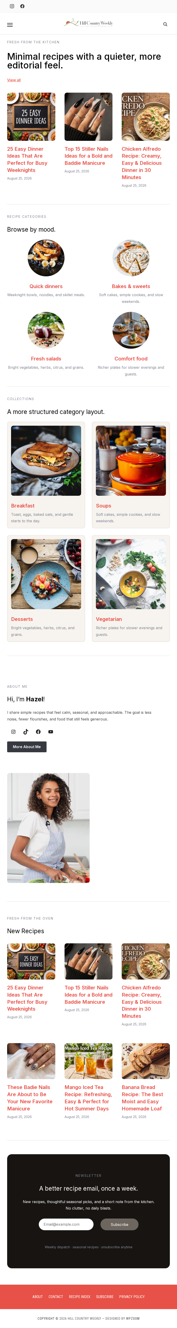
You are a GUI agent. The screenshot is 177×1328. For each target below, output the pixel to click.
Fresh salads (46, 359)
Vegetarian (109, 619)
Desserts (22, 619)
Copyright (46, 1318)
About (37, 1297)
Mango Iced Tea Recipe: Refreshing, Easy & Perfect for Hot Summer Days (88, 1097)
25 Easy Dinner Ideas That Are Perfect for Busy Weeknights (27, 159)
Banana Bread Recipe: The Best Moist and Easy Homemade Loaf (142, 1097)
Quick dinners (46, 286)
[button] (10, 24)
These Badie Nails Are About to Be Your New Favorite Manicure (30, 1097)
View (11, 80)
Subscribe (104, 1297)
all (18, 80)
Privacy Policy (132, 1297)
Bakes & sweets (131, 286)
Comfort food (131, 359)
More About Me (27, 746)
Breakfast (23, 506)
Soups (103, 506)
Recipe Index (79, 1297)
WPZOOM (133, 1318)
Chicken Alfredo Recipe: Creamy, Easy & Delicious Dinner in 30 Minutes (142, 163)
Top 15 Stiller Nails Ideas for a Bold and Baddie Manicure (88, 156)
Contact (56, 1297)
